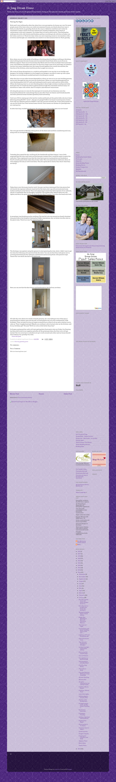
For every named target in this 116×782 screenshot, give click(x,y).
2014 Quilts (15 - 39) (81, 122)
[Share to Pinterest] (52, 339)
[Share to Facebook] (50, 339)
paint (26, 341)
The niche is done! (82, 669)
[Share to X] (48, 339)
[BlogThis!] (47, 339)
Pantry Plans (82, 745)
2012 (79, 572)
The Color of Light (82, 625)
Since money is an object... (83, 725)
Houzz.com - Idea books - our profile (86, 438)
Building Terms (80, 165)
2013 (79, 570)
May (80, 588)
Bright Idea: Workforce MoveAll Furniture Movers (83, 620)
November (82, 576)
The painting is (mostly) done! (84, 662)
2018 (79, 558)
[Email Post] (42, 339)
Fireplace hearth (84, 733)
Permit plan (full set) (82, 473)
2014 (79, 567)
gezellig (22, 341)
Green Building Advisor (83, 444)
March (81, 593)
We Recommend (81, 171)
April (81, 590)
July (80, 583)
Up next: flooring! (84, 677)
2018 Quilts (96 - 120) (82, 114)
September (82, 579)
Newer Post (14, 394)
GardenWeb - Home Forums (84, 436)
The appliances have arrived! (83, 658)
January (81, 597)
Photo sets (79, 159)
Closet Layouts (83, 731)
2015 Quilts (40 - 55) (81, 120)
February (82, 595)
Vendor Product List (82, 167)
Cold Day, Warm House (83, 687)
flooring (17, 341)
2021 (79, 551)
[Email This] (45, 339)
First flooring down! (83, 666)
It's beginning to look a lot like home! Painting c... (84, 705)
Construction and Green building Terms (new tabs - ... (84, 630)
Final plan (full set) (81, 471)
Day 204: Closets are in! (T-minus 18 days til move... (83, 601)
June (80, 586)
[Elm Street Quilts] (91, 76)
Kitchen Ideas (80, 440)
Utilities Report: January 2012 (83, 697)
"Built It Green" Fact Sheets (84, 442)
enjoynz (57, 769)
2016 (79, 563)
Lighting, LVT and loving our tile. (84, 635)
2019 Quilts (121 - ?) (81, 112)
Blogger (69, 769)
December (82, 574)
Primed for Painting (82, 714)
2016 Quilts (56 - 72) (81, 118)
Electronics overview (82, 710)
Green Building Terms (82, 163)
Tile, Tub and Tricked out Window (83, 643)
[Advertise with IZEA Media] (98, 308)
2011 (79, 748)
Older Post (68, 394)
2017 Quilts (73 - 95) (81, 116)
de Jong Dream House (20, 8)
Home (41, 394)
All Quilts (79, 110)
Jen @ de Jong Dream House (82, 541)
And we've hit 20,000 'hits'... (83, 700)
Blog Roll (78, 169)
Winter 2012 (82, 679)
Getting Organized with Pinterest (84, 717)
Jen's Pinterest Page (81, 434)
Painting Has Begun (82, 721)
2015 (79, 565)
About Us (78, 161)
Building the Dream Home (83, 157)
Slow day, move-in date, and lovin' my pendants (83, 608)
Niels (79, 544)
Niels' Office (82, 743)
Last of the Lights (84, 694)
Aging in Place (83, 741)
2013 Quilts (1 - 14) (81, 124)
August (81, 581)
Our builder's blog (81, 469)
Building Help (80, 446)
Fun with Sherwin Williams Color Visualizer (84, 674)
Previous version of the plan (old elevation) (82, 477)
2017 (79, 560)
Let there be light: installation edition (84, 648)
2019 (79, 556)
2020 (79, 553)
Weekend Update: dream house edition (84, 614)
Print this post (16, 336)
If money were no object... (84, 728)
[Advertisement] (88, 327)
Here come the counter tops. (83, 652)
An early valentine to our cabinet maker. (84, 683)
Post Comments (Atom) (25, 397)
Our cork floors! (83, 655)
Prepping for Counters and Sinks (83, 737)
